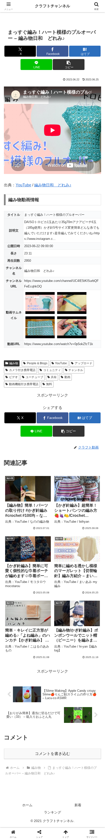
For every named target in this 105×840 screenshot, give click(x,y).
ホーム (27, 805)
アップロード (83, 363)
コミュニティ (52, 370)
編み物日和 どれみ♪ (52, 185)
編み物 (13, 363)
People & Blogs (37, 363)
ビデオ (13, 377)
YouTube (23, 185)
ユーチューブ (34, 377)
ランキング (52, 812)
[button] (68, 64)
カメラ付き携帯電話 (22, 370)
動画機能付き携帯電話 (23, 384)
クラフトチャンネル (52, 6)
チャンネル (75, 370)
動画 (67, 377)
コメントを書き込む (52, 754)
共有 (54, 377)
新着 (77, 805)
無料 (49, 384)
